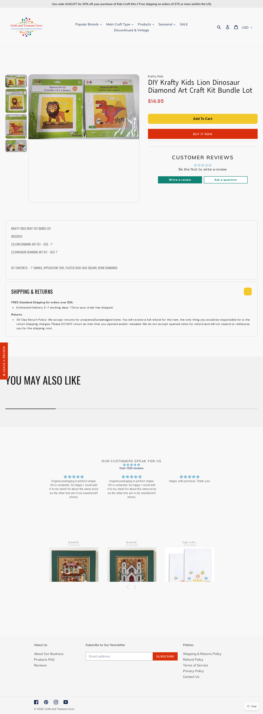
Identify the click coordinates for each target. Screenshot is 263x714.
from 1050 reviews (132, 468)
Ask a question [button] (225, 180)
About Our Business (49, 654)
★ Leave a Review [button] (4, 361)
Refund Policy (193, 659)
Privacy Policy (193, 671)
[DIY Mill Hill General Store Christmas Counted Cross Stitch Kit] (73, 562)
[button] (128, 587)
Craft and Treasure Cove (59, 709)
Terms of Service (195, 665)
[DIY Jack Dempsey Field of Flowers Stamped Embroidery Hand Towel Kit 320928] (189, 562)
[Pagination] (16, 81)
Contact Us (191, 677)
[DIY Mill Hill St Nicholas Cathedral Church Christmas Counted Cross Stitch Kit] (131, 562)
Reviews (40, 665)
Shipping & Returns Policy (202, 654)
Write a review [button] (180, 180)
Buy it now (203, 134)
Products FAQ (44, 659)
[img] (131, 465)
